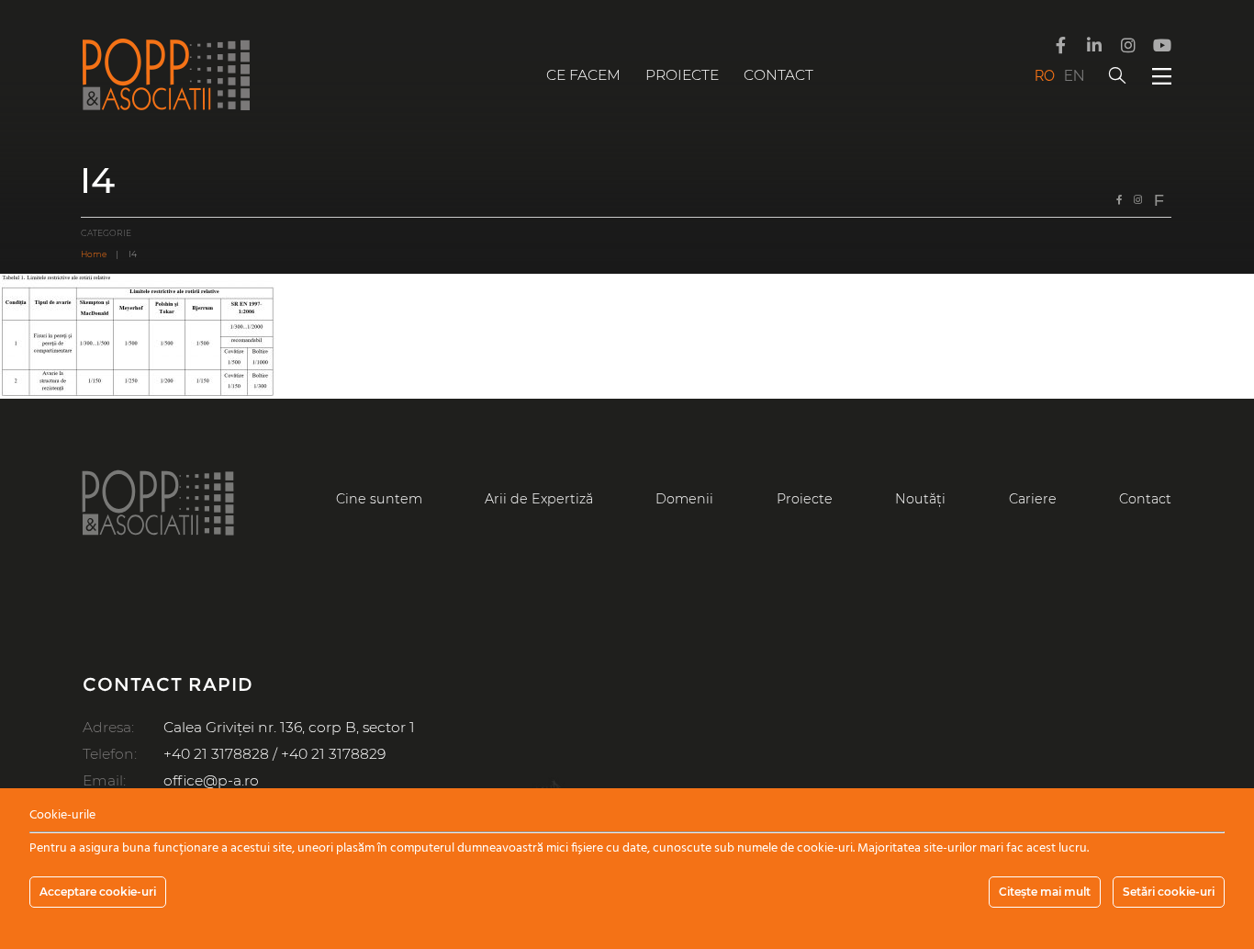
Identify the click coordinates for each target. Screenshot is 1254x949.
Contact (778, 75)
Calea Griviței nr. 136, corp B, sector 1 (289, 727)
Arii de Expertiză (539, 499)
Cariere (1033, 499)
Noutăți (920, 499)
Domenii (684, 499)
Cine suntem (379, 499)
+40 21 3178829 (333, 754)
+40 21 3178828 (216, 754)
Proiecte (682, 75)
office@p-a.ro (211, 780)
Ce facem (583, 75)
